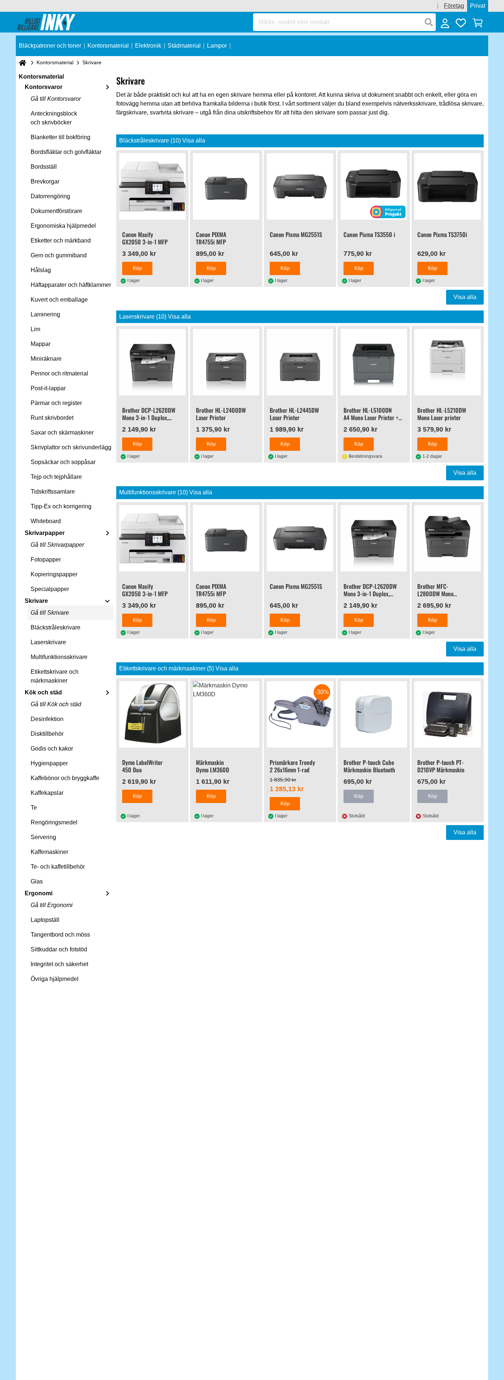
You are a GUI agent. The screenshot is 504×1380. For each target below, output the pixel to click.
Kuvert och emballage (59, 299)
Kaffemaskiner (49, 852)
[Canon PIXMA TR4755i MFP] (226, 186)
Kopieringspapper (54, 574)
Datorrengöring (50, 196)
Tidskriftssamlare (53, 491)
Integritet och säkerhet (59, 964)
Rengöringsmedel (54, 822)
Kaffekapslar (47, 793)
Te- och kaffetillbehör (58, 867)
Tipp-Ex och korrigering (61, 506)
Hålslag (41, 270)
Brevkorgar (45, 181)
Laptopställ (45, 920)
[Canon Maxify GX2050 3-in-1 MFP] (152, 186)
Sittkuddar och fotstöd (59, 949)
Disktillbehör (47, 734)
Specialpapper (50, 589)
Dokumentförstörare (56, 211)
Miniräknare (46, 359)
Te (34, 807)
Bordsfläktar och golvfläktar (66, 152)
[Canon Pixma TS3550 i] (374, 186)
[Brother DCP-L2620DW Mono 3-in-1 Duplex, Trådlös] (152, 362)
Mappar (41, 344)
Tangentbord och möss (60, 934)
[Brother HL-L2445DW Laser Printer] (300, 362)
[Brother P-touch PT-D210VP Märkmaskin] (447, 714)
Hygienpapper (49, 763)
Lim (35, 329)
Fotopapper (46, 559)
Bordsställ (44, 167)
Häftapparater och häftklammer (71, 285)
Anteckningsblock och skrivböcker (54, 118)
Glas (37, 881)
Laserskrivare (48, 642)
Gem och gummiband (59, 255)
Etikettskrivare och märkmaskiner (55, 676)
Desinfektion (47, 719)
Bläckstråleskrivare (55, 627)
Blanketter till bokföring (60, 137)
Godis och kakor (52, 748)
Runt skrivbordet (52, 418)
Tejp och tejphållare (56, 477)
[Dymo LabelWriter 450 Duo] (152, 714)
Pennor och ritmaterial (59, 373)
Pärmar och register (56, 403)
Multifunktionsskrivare (59, 657)
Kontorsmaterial (55, 62)
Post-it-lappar (48, 388)
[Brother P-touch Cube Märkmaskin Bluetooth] (374, 714)
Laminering (45, 314)
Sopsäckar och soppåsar (63, 462)
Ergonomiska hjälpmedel (63, 226)
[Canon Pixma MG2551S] (300, 186)
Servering (43, 837)
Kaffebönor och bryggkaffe (65, 778)
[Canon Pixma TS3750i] (447, 186)
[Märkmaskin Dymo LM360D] (226, 714)
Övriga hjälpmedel (55, 979)
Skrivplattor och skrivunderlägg (71, 447)
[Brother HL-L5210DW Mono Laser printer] (447, 362)
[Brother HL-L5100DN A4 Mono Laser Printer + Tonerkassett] (374, 362)
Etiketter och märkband (61, 240)
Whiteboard (46, 521)
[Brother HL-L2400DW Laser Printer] (226, 362)
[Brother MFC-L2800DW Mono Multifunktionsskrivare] (447, 538)
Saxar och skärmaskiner (62, 432)
